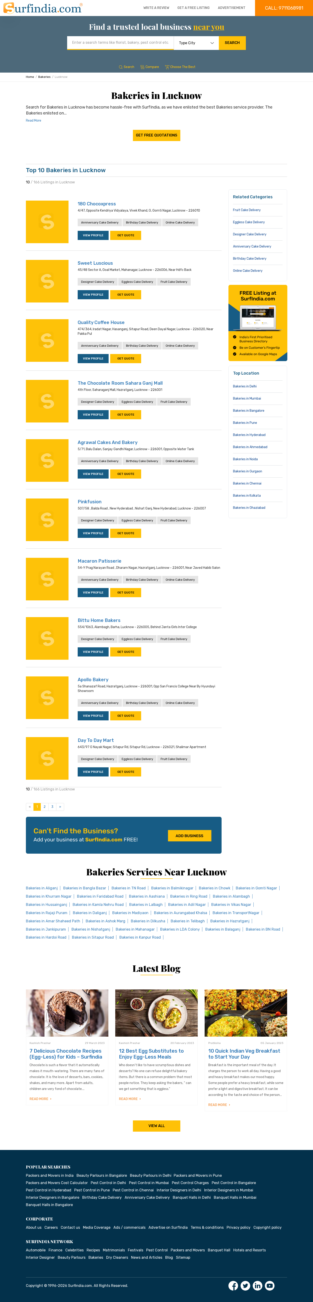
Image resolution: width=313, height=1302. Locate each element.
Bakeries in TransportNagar (236, 913)
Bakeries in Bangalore (248, 411)
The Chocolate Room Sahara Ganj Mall (120, 383)
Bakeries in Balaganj (222, 929)
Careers (51, 1227)
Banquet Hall (219, 1250)
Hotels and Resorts (249, 1250)
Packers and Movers (188, 1250)
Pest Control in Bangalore (234, 1183)
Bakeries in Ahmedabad (250, 447)
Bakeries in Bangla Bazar (84, 888)
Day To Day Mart (96, 740)
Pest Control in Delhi (108, 1183)
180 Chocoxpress (97, 204)
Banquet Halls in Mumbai (235, 1197)
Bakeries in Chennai (247, 483)
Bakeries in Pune (245, 423)
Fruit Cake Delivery (174, 281)
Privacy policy (238, 1227)
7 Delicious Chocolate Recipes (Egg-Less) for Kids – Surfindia (66, 1054)
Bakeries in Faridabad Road (100, 896)
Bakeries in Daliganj (90, 913)
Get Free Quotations (156, 135)
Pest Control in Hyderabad (48, 1190)
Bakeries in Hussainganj (46, 904)
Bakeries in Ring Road (188, 896)
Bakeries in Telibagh (188, 921)
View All (156, 1126)
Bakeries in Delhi (245, 386)
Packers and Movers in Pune (198, 1175)
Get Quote (125, 235)
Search (232, 43)
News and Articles (146, 1257)
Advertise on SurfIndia (168, 1227)
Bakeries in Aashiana (147, 896)
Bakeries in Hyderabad (249, 435)
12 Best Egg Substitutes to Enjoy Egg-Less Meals (151, 1054)
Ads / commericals (129, 1227)
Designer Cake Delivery (97, 281)
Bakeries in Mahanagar (135, 929)
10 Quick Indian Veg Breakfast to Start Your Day (244, 1054)
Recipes (93, 1250)
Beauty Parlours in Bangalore (102, 1175)
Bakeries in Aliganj (42, 888)
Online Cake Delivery (180, 222)
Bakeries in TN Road (129, 888)
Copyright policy (267, 1227)
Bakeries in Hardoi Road (46, 937)
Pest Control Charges (190, 1183)
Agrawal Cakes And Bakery (107, 442)
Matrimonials (114, 1250)
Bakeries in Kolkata (247, 496)
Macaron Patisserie (99, 561)
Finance (55, 1250)
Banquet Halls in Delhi (192, 1197)
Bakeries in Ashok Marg (105, 921)
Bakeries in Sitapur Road (93, 937)
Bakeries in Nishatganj (90, 929)
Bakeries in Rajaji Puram (46, 913)
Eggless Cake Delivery (137, 281)
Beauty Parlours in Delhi (150, 1175)
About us (33, 1227)
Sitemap (183, 1257)
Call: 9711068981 (284, 8)
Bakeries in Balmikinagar (172, 888)
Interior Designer (40, 1257)
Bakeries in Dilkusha (148, 921)
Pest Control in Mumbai (149, 1183)
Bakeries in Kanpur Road (140, 937)
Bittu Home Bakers (99, 620)
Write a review (156, 8)
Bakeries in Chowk (214, 888)
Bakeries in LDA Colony (180, 929)
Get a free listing (193, 8)
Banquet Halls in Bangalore (49, 1205)
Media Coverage (96, 1227)
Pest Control (157, 1250)
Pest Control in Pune (92, 1190)
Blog (169, 1257)
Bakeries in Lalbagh (146, 904)
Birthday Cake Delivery (142, 222)
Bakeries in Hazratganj (230, 921)
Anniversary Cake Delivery (99, 222)
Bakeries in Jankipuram (46, 929)
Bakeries (44, 77)
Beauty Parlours (71, 1257)
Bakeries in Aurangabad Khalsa (180, 913)
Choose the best (182, 67)
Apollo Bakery (93, 679)
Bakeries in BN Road (263, 929)
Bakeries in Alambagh (231, 896)
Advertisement (231, 8)
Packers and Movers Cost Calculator (57, 1183)
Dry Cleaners (117, 1257)
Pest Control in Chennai (133, 1190)
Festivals (135, 1250)
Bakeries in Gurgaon (247, 471)
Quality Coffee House (101, 322)
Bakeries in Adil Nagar (187, 904)
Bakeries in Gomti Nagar (256, 888)
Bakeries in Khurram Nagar (48, 896)
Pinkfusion (90, 501)
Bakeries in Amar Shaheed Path (53, 921)
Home (30, 77)
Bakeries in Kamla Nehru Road (98, 904)
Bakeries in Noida (245, 459)
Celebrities (74, 1250)
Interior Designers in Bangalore (52, 1197)
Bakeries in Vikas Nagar (231, 904)
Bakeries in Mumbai (247, 398)
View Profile (93, 235)
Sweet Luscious (95, 263)
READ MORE (39, 1099)
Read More (33, 121)
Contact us (70, 1227)
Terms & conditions (207, 1227)
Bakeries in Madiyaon (130, 913)
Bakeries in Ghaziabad (249, 508)
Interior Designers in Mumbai (228, 1190)
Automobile (36, 1250)
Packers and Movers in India (50, 1175)
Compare (152, 67)
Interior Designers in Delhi (179, 1190)
